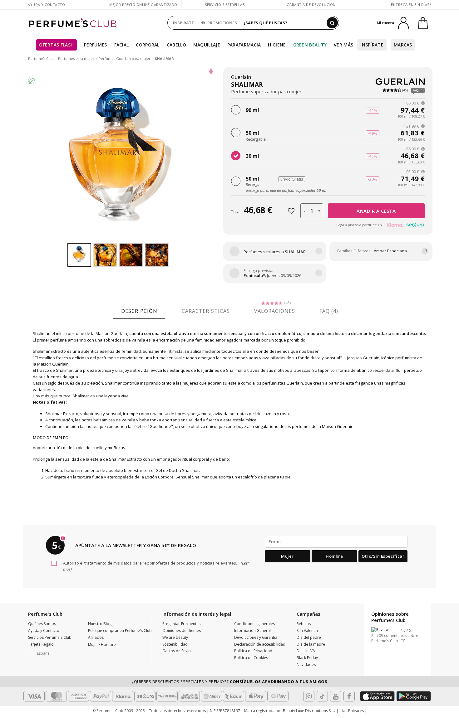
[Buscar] (332, 22)
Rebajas (304, 623)
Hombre (334, 556)
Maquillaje (206, 45)
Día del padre (309, 637)
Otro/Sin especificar (383, 556)
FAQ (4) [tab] (328, 311)
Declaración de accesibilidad (259, 644)
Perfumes (95, 45)
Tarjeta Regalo (41, 644)
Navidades (306, 664)
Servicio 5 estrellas (224, 4)
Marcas (403, 45)
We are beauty (175, 637)
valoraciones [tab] (274, 311)
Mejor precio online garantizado (143, 4)
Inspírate (371, 45)
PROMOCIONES (221, 23)
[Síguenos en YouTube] (335, 696)
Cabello (176, 45)
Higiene (277, 45)
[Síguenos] (349, 696)
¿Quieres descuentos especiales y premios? (229, 681)
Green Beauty (310, 45)
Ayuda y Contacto (46, 4)
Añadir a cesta (376, 211)
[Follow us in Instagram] (308, 696)
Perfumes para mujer (76, 58)
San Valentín (307, 630)
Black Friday (307, 657)
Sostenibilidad (175, 644)
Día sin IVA (306, 650)
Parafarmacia (244, 45)
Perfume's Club (41, 58)
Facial (121, 45)
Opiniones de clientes (181, 630)
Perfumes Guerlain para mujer (125, 58)
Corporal (147, 45)
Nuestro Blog (99, 623)
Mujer (287, 556)
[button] (53, 653)
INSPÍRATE (183, 23)
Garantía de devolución (311, 4)
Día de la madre (311, 644)
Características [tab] (206, 311)
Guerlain (241, 77)
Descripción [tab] (139, 311)
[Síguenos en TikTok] (322, 696)
